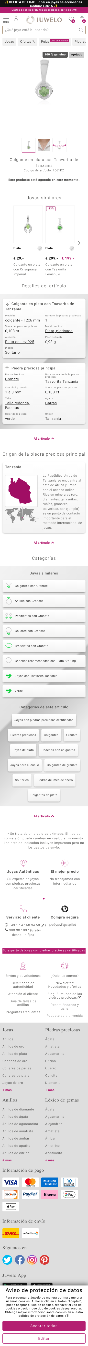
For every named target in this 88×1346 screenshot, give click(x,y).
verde (10, 418)
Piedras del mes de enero (55, 780)
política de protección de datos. (42, 1316)
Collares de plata (16, 1075)
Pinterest (44, 1260)
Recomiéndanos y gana (65, 1007)
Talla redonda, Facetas (17, 406)
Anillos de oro (13, 1046)
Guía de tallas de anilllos (23, 1003)
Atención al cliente (23, 994)
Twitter (7, 1260)
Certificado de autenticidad (23, 985)
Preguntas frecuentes (23, 1012)
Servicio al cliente (23, 917)
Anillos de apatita (16, 1146)
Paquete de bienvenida (65, 1016)
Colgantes (51, 735)
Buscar (81, 30)
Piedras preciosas (23, 735)
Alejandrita (54, 1124)
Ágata (50, 1039)
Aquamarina (55, 1054)
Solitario (12, 352)
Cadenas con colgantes (58, 750)
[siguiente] (78, 242)
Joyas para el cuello (25, 765)
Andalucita (53, 1153)
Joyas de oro (12, 1083)
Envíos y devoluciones (23, 976)
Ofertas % (27, 41)
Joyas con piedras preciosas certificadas (43, 720)
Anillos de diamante (18, 1109)
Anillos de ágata (15, 1117)
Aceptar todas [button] (44, 1326)
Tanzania (53, 418)
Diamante (52, 1083)
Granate (12, 379)
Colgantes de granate (62, 765)
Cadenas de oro (14, 1061)
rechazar (61, 1305)
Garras (51, 403)
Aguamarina (55, 1117)
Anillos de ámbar (15, 1138)
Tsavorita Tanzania (61, 381)
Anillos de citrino (16, 1153)
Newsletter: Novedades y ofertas (64, 985)
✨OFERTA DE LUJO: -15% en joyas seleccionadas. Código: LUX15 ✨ (44, 4)
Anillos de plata (14, 1054)
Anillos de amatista (17, 1131)
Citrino (50, 1061)
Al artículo (42, 438)
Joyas (9, 41)
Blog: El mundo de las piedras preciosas (64, 996)
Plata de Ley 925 (19, 342)
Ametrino (52, 1146)
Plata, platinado (59, 331)
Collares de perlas (16, 1068)
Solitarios (22, 780)
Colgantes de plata (44, 795)
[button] (6, 19)
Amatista (52, 1046)
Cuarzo (50, 1068)
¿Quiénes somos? (65, 976)
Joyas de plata (23, 750)
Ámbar (50, 1138)
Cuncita (51, 1075)
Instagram (32, 1260)
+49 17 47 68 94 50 (24, 925)
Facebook (20, 1260)
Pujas (54, 41)
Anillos (7, 1039)
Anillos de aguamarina (20, 1124)
